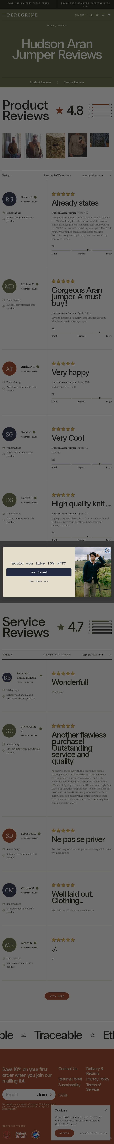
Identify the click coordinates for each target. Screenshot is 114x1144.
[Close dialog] (107, 550)
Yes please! (39, 572)
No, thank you (39, 581)
